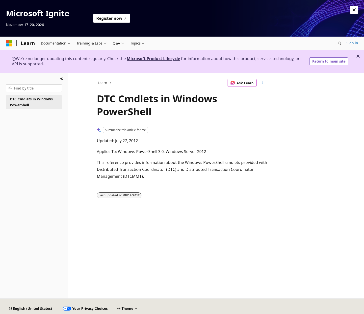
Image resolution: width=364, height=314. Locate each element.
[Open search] (339, 43)
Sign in (352, 43)
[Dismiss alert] (354, 10)
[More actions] (263, 83)
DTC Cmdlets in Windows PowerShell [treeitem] (31, 102)
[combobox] (34, 88)
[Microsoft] (9, 43)
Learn (102, 82)
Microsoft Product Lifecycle (153, 58)
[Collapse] (61, 79)
